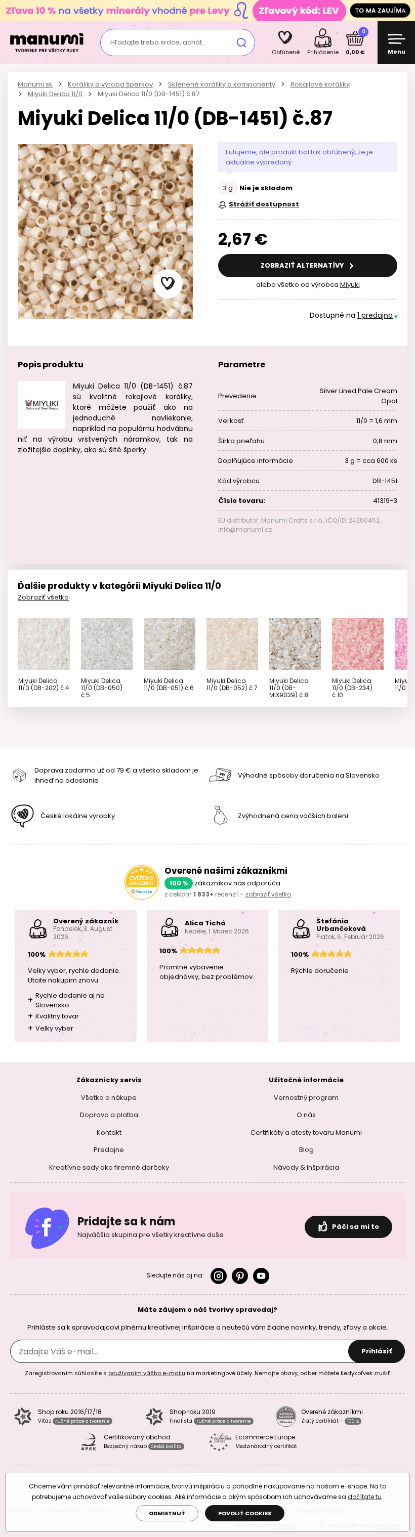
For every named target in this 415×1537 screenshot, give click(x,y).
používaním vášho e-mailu (146, 1373)
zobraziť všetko (268, 894)
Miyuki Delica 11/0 (55, 94)
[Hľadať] (241, 42)
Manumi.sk (35, 84)
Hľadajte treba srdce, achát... (158, 42)
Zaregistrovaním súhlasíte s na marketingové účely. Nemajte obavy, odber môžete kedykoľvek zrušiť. (208, 1373)
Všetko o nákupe (109, 1097)
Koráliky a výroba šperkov (110, 84)
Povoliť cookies (244, 1513)
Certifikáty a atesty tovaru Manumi (306, 1132)
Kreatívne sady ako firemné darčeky (109, 1167)
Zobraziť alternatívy (303, 265)
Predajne (109, 1150)
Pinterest (240, 1276)
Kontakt (109, 1132)
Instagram (219, 1276)
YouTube (261, 1276)
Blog (306, 1150)
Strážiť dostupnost (264, 204)
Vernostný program (306, 1097)
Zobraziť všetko (43, 597)
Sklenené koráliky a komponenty (221, 84)
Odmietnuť (167, 1513)
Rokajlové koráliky (320, 84)
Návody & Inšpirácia (306, 1167)
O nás (306, 1115)
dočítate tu (365, 1496)
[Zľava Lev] (207, 10)
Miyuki (350, 284)
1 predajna (375, 315)
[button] (168, 283)
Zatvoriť (405, 10)
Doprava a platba (109, 1115)
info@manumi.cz (245, 529)
